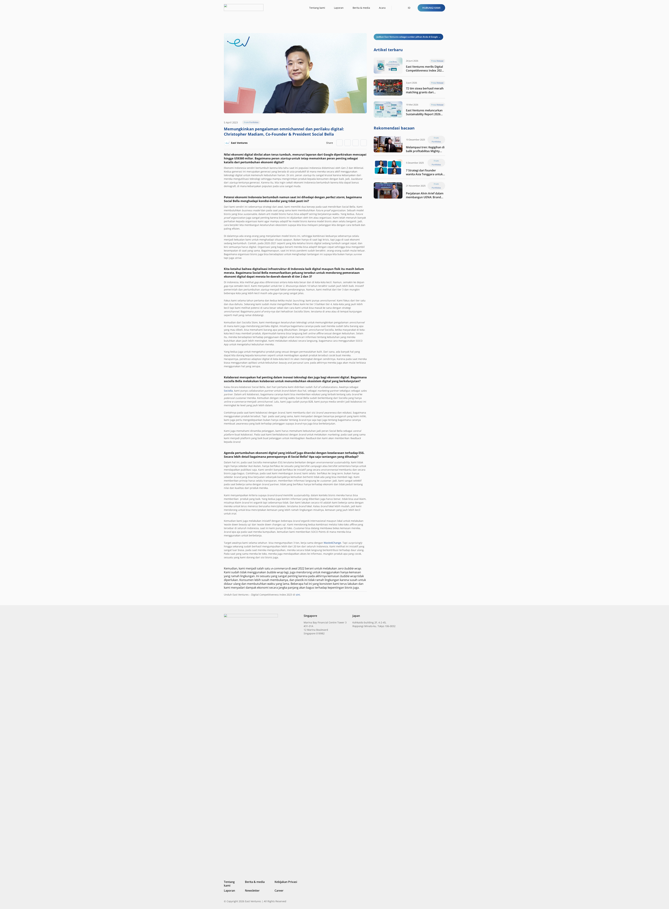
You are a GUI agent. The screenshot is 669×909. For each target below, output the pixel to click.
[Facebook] (438, 901)
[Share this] (347, 142)
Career (279, 890)
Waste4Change (332, 542)
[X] (432, 901)
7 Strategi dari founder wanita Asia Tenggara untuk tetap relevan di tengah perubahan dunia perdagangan (424, 172)
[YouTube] (443, 901)
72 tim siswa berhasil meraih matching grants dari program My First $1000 (425, 90)
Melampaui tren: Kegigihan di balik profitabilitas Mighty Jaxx (425, 149)
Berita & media (255, 882)
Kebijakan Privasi (286, 882)
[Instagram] (425, 901)
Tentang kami (229, 883)
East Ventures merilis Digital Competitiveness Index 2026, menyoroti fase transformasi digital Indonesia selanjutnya (425, 68)
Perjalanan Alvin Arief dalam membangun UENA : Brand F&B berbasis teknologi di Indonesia (424, 195)
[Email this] (339, 142)
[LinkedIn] (420, 901)
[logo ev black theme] (243, 7)
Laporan (229, 890)
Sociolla (228, 390)
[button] (397, 7)
